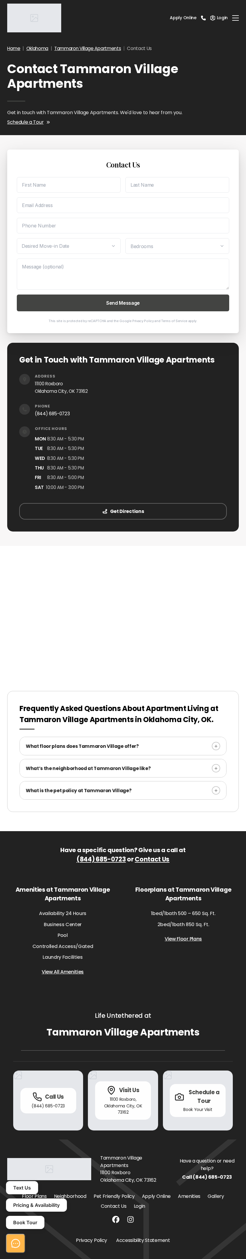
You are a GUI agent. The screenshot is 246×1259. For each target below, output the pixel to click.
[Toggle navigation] (235, 18)
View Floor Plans (183, 938)
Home (13, 48)
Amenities (189, 1196)
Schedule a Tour (25, 122)
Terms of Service (174, 321)
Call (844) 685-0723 (207, 1177)
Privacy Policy (143, 321)
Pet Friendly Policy (114, 1196)
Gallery (216, 1196)
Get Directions (127, 511)
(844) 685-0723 (52, 413)
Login (139, 1206)
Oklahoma (37, 48)
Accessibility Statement (143, 1240)
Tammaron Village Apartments (87, 48)
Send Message (123, 303)
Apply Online (183, 18)
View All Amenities (63, 971)
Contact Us (152, 859)
